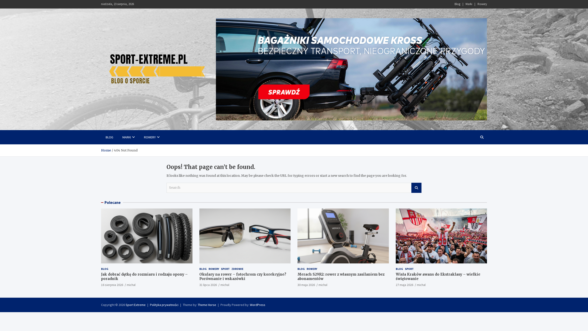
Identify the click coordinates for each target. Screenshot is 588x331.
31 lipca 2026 (208, 285)
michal (131, 285)
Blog (457, 4)
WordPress (257, 305)
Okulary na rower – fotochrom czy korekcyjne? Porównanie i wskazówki (242, 276)
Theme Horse (207, 305)
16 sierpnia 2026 (112, 285)
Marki (469, 4)
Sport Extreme (136, 305)
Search (416, 188)
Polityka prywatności (164, 305)
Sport (225, 269)
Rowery (482, 4)
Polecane (113, 202)
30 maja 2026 (306, 285)
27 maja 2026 (404, 285)
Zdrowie (237, 269)
